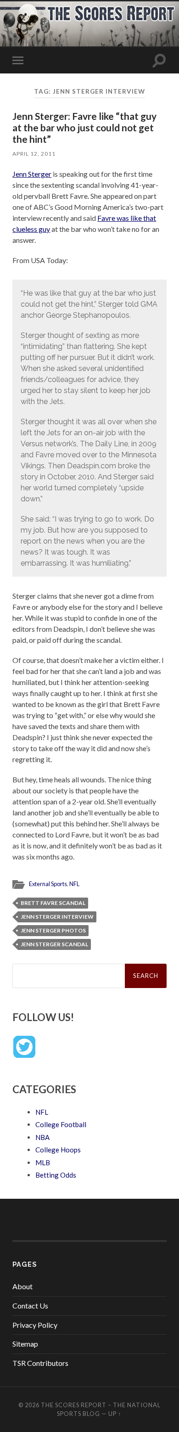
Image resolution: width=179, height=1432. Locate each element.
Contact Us (30, 1305)
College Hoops (58, 1150)
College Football (60, 1124)
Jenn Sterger (31, 173)
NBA (42, 1137)
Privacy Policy (34, 1324)
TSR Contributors (40, 1363)
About (22, 1286)
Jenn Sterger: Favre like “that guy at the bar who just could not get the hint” (84, 127)
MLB (42, 1162)
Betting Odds (55, 1175)
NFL (74, 883)
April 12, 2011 (34, 153)
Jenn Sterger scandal (54, 944)
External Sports (48, 883)
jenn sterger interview (57, 916)
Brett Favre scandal (53, 902)
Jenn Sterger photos (53, 930)
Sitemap (25, 1343)
